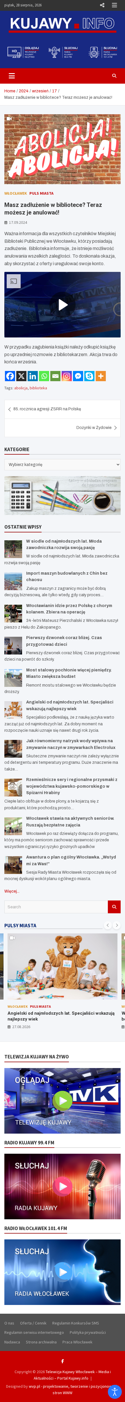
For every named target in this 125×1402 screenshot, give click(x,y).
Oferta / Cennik (33, 1323)
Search (114, 906)
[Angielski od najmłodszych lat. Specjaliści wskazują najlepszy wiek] (13, 710)
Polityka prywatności (88, 1332)
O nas (9, 1323)
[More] (101, 376)
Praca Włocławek (77, 1342)
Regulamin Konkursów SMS (75, 1323)
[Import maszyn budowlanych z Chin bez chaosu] (13, 581)
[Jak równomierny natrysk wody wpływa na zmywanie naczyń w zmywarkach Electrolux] (13, 749)
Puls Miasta (41, 193)
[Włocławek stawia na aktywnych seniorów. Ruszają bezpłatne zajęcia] (13, 826)
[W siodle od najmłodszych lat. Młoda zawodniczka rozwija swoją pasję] (13, 549)
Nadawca (12, 1342)
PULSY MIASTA (20, 925)
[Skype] (89, 376)
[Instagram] (67, 376)
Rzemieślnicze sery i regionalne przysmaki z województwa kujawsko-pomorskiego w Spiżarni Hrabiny (71, 786)
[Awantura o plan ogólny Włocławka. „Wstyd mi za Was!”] (13, 865)
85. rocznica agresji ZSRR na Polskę (47, 409)
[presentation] (108, 925)
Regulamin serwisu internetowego (34, 1332)
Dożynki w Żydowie (94, 427)
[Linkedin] (33, 376)
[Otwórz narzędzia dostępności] (115, 1392)
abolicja (21, 387)
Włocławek (15, 193)
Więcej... (11, 891)
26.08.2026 (21, 1026)
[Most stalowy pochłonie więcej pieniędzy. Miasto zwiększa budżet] (13, 678)
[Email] (55, 376)
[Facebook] (10, 376)
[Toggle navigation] (11, 75)
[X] (21, 376)
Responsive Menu (102, 5)
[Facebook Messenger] (78, 376)
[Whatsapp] (44, 376)
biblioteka (38, 387)
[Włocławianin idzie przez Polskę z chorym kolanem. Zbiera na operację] (13, 613)
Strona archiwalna (41, 1342)
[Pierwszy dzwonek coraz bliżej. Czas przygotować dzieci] (13, 646)
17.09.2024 (18, 222)
